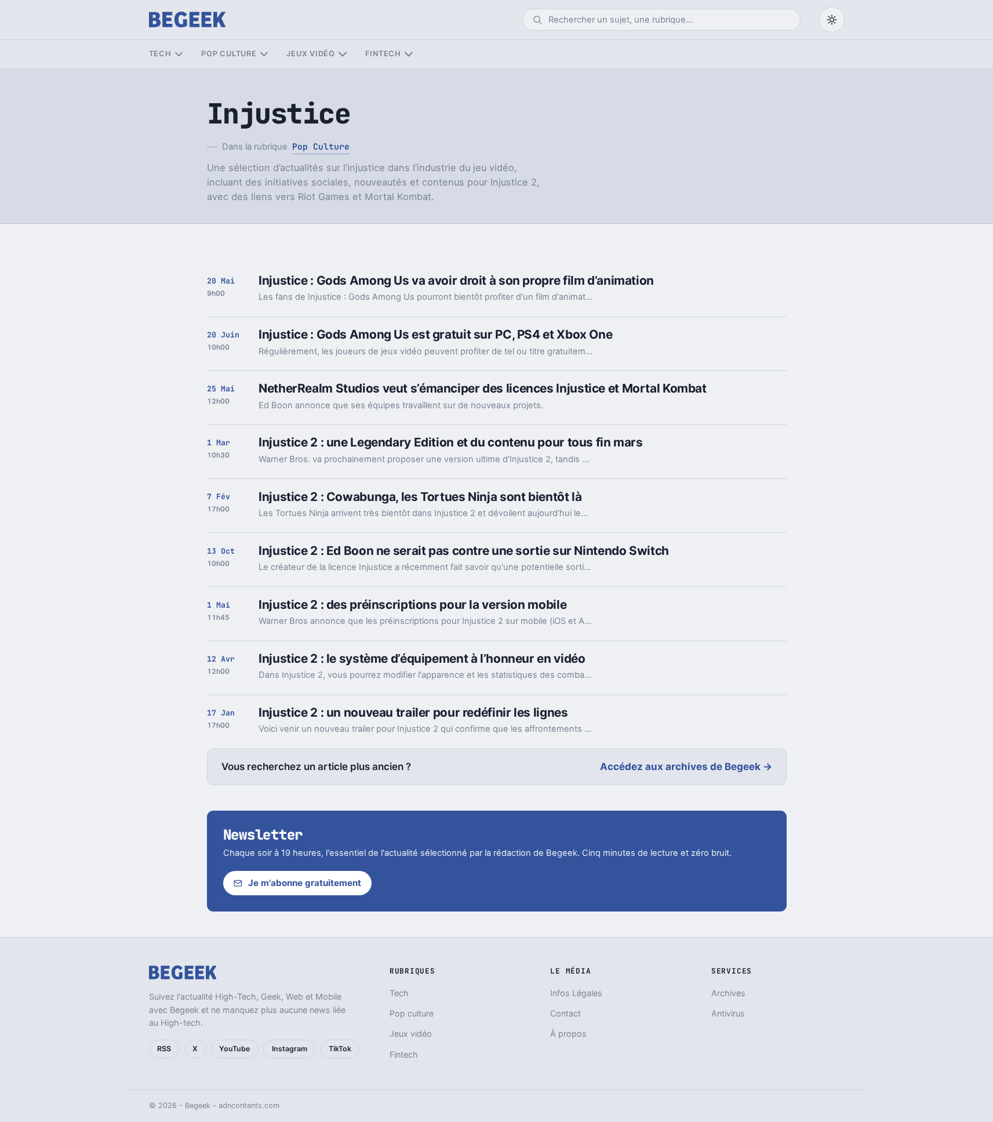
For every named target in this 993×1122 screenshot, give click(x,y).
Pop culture (228, 53)
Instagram (289, 1048)
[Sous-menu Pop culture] (264, 54)
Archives (728, 993)
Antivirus (728, 1013)
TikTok (340, 1048)
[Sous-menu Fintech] (408, 54)
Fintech (383, 53)
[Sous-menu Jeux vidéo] (342, 54)
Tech (160, 53)
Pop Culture (321, 146)
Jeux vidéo (310, 53)
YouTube (234, 1048)
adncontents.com (249, 1105)
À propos (568, 1034)
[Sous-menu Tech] (179, 54)
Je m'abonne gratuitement (304, 882)
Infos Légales (576, 993)
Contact (565, 1013)
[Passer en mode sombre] (832, 19)
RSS (164, 1048)
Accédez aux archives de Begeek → (686, 766)
